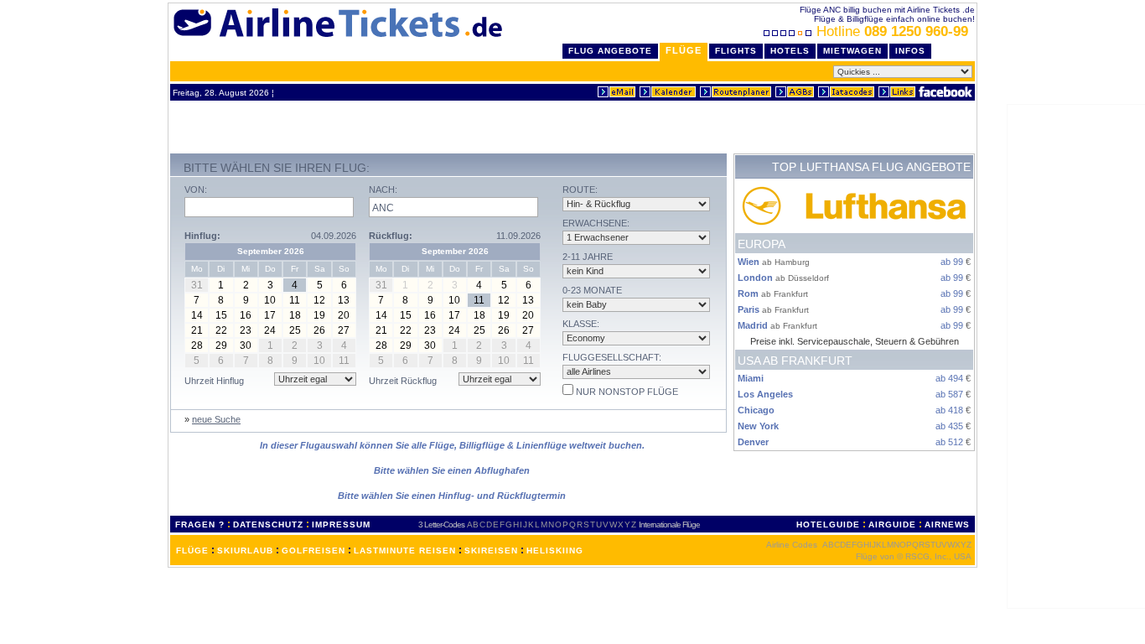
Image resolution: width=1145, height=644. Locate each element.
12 (319, 300)
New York (758, 426)
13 (344, 300)
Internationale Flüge (669, 524)
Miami (751, 378)
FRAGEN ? (200, 524)
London (755, 278)
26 (319, 330)
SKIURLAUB (245, 550)
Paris (748, 309)
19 (319, 315)
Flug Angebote (610, 50)
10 (270, 300)
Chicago (756, 410)
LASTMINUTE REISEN (405, 550)
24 (270, 330)
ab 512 (949, 442)
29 (221, 345)
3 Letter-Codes (441, 524)
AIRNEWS (947, 524)
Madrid (753, 325)
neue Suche (216, 419)
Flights (736, 50)
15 (221, 315)
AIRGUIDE (892, 524)
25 (295, 330)
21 (197, 330)
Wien (748, 262)
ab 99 (951, 262)
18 (295, 315)
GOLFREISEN (313, 550)
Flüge (684, 50)
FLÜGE (192, 550)
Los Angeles (765, 394)
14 (197, 315)
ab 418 (949, 410)
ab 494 (949, 378)
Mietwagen (852, 50)
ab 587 (949, 394)
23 (245, 330)
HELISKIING (554, 550)
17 (270, 315)
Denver (753, 442)
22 (221, 330)
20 (344, 315)
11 (294, 300)
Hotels (790, 50)
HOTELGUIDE (828, 524)
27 (344, 330)
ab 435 (949, 426)
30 (245, 345)
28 (197, 345)
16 (245, 315)
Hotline (892, 31)
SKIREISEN (491, 550)
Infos (910, 50)
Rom (748, 293)
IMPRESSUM (341, 524)
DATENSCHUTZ (268, 524)
